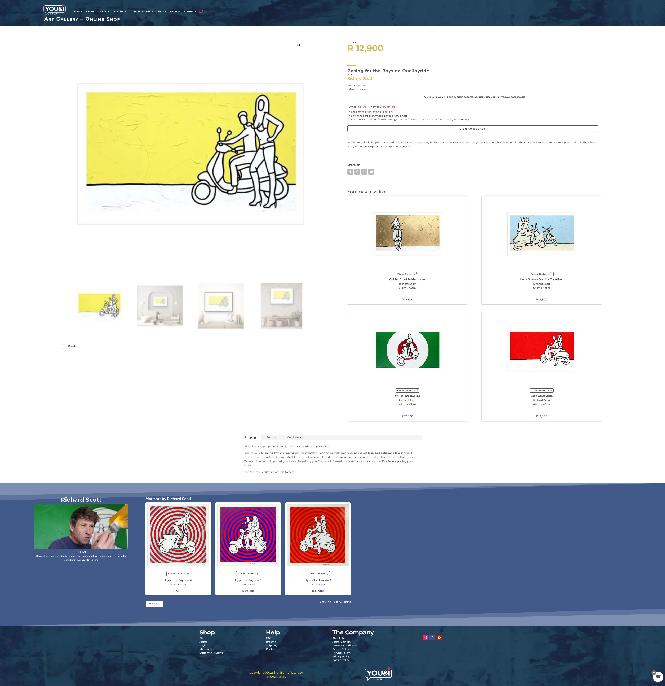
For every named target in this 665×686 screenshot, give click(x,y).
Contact (271, 649)
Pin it (357, 172)
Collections (141, 11)
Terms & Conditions (344, 645)
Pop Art (361, 106)
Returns (272, 437)
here (291, 472)
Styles (118, 11)
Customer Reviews (211, 652)
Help (173, 11)
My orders (206, 649)
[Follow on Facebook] (432, 637)
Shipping (250, 437)
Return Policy (340, 649)
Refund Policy (341, 652)
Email (371, 172)
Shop (90, 11)
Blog (162, 11)
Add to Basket (472, 128)
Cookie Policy (340, 660)
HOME (78, 11)
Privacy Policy (341, 656)
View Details (406, 274)
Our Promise (295, 437)
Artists (104, 11)
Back (72, 346)
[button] (299, 45)
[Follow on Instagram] (425, 637)
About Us (338, 638)
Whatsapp (364, 172)
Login (188, 11)
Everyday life (387, 106)
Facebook (350, 172)
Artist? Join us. (341, 641)
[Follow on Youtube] (439, 637)
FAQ (268, 638)
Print (350, 85)
